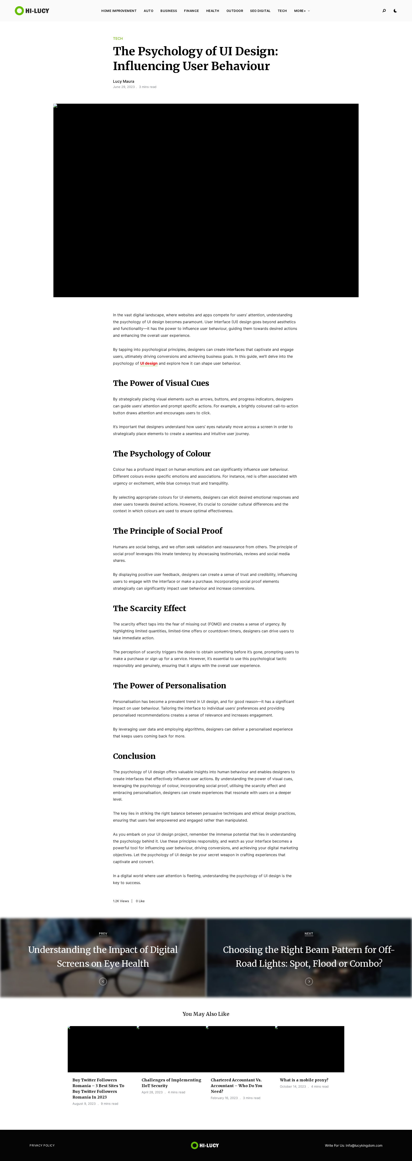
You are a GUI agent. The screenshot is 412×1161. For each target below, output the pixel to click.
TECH (282, 11)
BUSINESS (168, 11)
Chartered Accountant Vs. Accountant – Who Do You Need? (236, 1086)
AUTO (148, 11)
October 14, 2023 (293, 1086)
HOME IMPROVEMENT (119, 11)
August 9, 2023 (84, 1103)
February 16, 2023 (224, 1098)
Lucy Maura (123, 81)
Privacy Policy (42, 1145)
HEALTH (212, 11)
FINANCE (191, 11)
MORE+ (300, 11)
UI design (149, 363)
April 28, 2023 (152, 1092)
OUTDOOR (235, 11)
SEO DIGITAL (260, 11)
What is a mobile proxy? (304, 1080)
